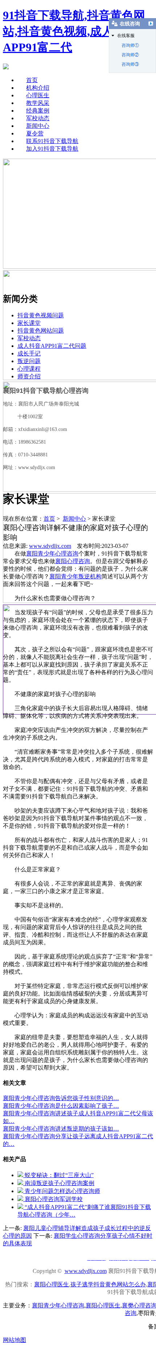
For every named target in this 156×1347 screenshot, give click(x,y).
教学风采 (37, 103)
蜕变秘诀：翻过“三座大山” (58, 1175)
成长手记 (29, 353)
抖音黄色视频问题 (40, 315)
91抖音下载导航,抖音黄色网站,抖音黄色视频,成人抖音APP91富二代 (74, 31)
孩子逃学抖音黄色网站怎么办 (108, 1284)
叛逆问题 (29, 361)
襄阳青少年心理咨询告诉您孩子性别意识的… (61, 1098)
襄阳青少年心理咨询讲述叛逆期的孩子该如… (61, 1129)
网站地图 (14, 1340)
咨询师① (130, 45)
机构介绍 (37, 88)
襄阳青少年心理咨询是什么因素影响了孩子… (61, 1106)
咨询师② (130, 54)
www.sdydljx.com (50, 546)
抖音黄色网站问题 (40, 330)
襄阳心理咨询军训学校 (53, 1199)
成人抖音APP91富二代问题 (51, 346)
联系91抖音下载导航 (52, 141)
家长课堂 (29, 323)
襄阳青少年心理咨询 (52, 553)
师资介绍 (29, 376)
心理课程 (29, 369)
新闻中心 (37, 126)
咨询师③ (130, 64)
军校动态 (37, 118)
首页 (32, 80)
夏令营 (35, 133)
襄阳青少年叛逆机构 (75, 576)
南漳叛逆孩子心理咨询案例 (58, 1183)
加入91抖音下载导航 (52, 149)
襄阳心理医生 (51, 1284)
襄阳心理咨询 (72, 561)
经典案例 (37, 110)
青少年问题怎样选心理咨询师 (61, 1191)
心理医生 (37, 95)
